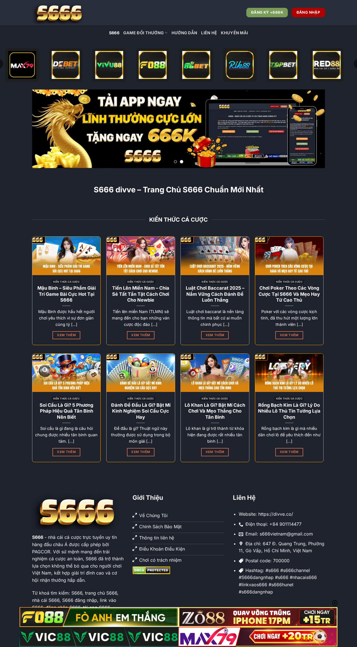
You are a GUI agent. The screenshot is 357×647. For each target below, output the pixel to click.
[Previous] (45, 129)
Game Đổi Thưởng (143, 32)
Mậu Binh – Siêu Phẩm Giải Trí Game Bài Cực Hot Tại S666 (66, 294)
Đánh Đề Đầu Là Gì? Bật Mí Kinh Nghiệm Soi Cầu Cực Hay (140, 411)
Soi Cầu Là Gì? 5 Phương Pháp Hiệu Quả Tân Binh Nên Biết (66, 411)
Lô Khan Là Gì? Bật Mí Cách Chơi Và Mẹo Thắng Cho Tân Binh (215, 411)
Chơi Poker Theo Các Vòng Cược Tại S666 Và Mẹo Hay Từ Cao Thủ (289, 294)
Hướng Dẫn (184, 32)
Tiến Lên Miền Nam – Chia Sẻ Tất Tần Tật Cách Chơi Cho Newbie (140, 294)
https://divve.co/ (275, 514)
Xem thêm (66, 335)
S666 (114, 32)
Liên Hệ (209, 32)
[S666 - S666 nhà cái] (60, 12)
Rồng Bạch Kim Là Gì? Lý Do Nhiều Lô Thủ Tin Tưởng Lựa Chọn (289, 411)
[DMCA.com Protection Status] (151, 570)
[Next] (312, 129)
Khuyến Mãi (234, 32)
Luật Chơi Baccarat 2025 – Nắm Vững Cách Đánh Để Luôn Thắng (215, 294)
